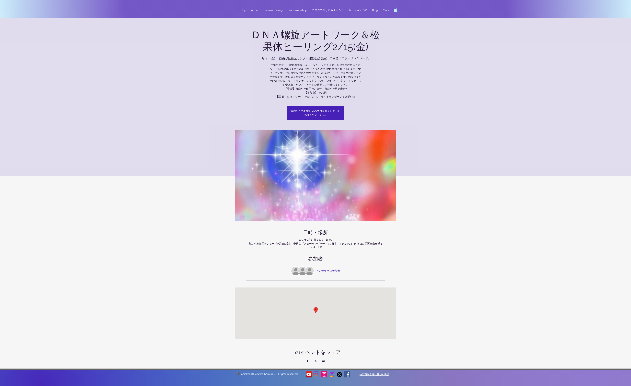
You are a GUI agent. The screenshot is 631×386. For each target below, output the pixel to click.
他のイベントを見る (315, 114)
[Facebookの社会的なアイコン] (347, 374)
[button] (395, 10)
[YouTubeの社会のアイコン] (309, 374)
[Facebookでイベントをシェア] (307, 361)
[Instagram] (316, 374)
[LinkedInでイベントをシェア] (323, 361)
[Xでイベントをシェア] (315, 361)
